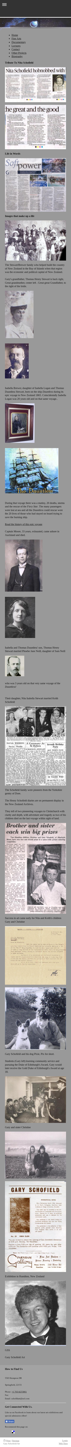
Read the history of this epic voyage (23, 524)
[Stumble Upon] (38, 1432)
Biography (17, 56)
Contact (16, 49)
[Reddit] (23, 1432)
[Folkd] (28, 1432)
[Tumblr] (43, 1432)
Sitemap (15, 1440)
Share (11, 1421)
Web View (63, 1443)
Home (15, 35)
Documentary (19, 42)
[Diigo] (48, 1432)
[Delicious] (13, 1432)
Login (65, 1440)
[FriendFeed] (52, 1432)
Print (8, 1440)
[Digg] (18, 1432)
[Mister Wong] (33, 1432)
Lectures (16, 45)
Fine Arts (16, 38)
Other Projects (19, 53)
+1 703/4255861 (19, 1392)
